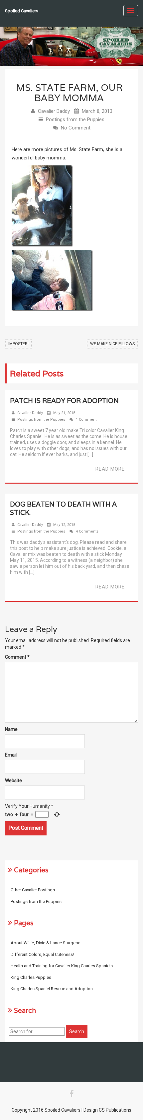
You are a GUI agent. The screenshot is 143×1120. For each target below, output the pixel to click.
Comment (17, 657)
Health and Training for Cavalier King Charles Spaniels (62, 965)
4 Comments (87, 531)
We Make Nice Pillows (112, 343)
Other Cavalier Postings (33, 889)
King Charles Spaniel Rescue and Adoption (52, 988)
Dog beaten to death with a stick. (63, 508)
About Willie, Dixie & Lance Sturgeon (45, 942)
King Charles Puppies (31, 977)
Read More (110, 469)
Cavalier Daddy (54, 111)
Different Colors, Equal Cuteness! (42, 954)
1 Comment (86, 419)
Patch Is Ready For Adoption (64, 400)
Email (11, 755)
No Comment (75, 128)
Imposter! (18, 343)
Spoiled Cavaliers (21, 10)
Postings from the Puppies (75, 119)
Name (11, 729)
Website (13, 780)
